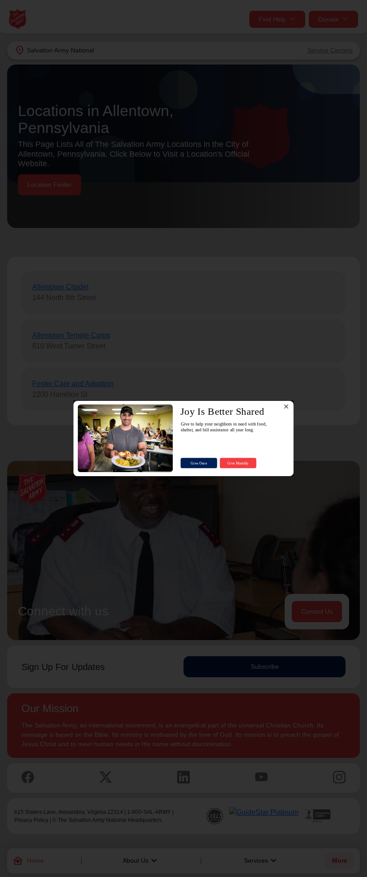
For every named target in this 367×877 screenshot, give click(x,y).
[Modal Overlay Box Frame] (183, 439)
